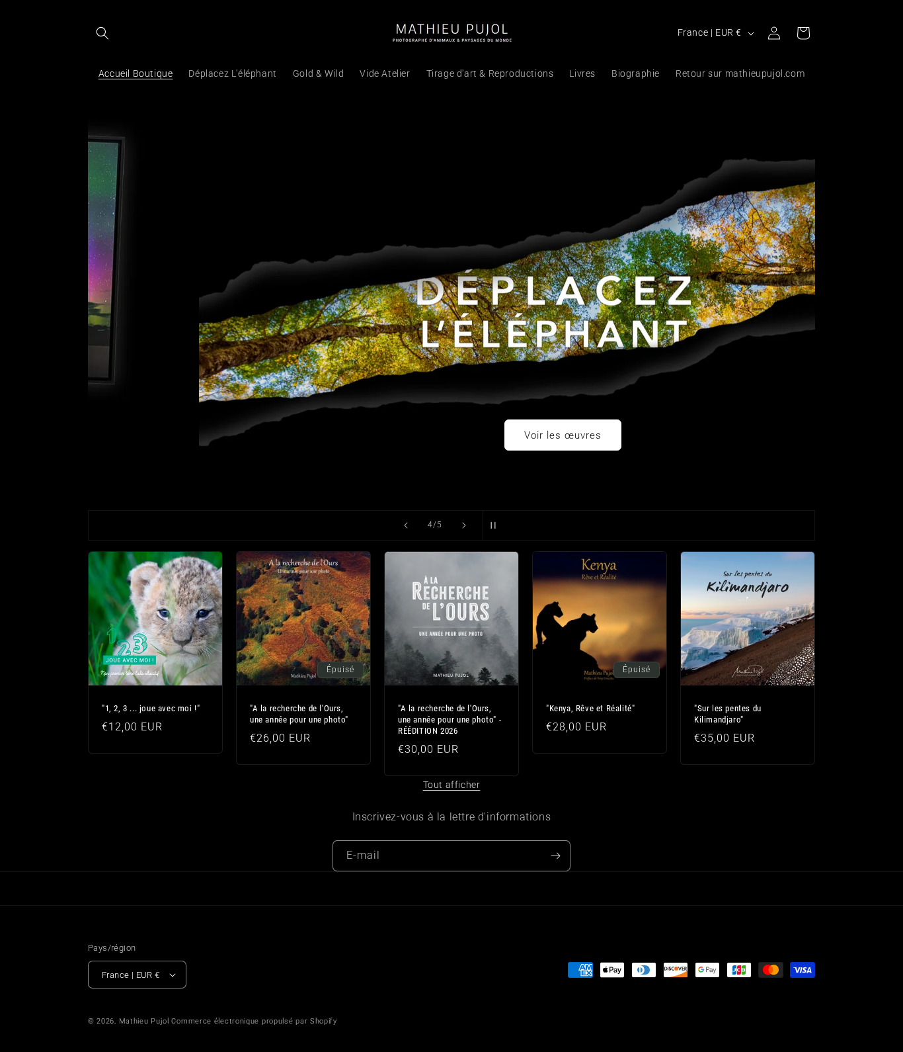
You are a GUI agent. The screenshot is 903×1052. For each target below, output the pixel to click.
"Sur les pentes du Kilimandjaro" (728, 713)
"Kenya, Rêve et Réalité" (590, 708)
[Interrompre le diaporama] (497, 525)
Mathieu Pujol (144, 1021)
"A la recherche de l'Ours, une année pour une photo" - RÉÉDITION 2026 (449, 719)
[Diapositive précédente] (405, 525)
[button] (102, 33)
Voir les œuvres (452, 435)
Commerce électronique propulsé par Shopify (253, 1021)
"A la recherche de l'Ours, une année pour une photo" (299, 713)
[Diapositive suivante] (464, 525)
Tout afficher (452, 784)
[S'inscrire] (555, 855)
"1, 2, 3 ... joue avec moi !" (151, 708)
